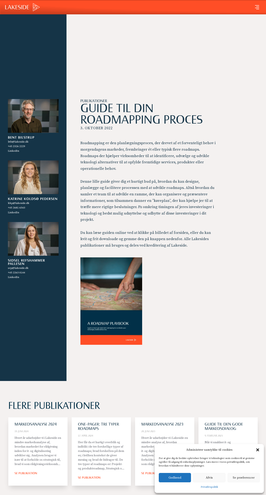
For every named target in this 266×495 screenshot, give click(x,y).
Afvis (209, 478)
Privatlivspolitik (209, 487)
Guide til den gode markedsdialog (224, 426)
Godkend (175, 478)
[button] (258, 450)
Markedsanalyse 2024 (36, 424)
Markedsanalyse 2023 (162, 424)
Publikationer (93, 101)
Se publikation (26, 473)
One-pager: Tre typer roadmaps (98, 426)
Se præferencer (244, 478)
